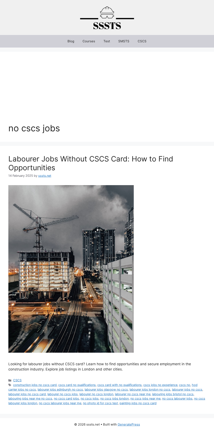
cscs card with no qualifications (119, 385)
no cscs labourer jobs (177, 398)
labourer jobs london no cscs (150, 389)
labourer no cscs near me (132, 394)
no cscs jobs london (114, 398)
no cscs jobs (90, 398)
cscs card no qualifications (77, 385)
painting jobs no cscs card (138, 403)
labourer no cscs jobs (62, 394)
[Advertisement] (107, 91)
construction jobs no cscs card (35, 385)
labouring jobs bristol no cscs (173, 394)
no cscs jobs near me (145, 398)
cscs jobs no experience (160, 385)
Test (106, 41)
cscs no (184, 385)
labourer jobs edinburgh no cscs (60, 389)
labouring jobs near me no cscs (30, 398)
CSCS (142, 41)
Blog (71, 41)
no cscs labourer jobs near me (60, 403)
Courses (89, 41)
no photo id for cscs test (100, 403)
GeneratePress (129, 424)
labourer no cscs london (96, 394)
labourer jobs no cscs (187, 389)
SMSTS (123, 41)
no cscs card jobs (66, 398)
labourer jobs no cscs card (27, 394)
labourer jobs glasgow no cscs (106, 389)
